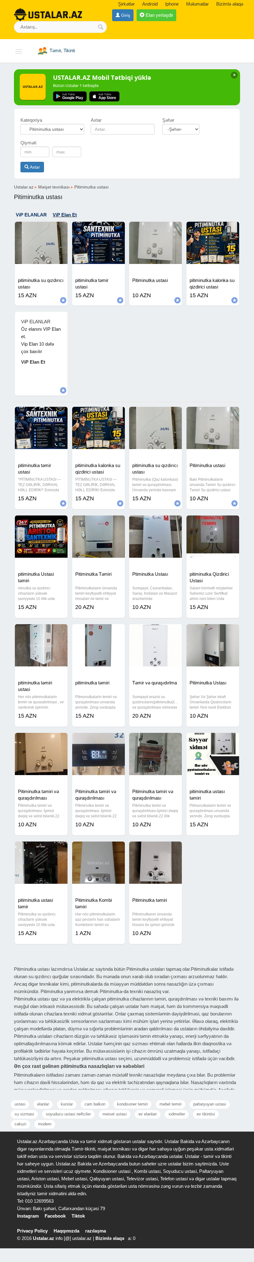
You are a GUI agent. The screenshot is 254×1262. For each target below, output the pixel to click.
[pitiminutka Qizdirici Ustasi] (212, 523)
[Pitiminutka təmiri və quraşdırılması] (41, 740)
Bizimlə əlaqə (229, 4)
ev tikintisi (206, 1114)
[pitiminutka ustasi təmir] (41, 849)
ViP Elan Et (65, 214)
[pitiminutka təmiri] (98, 632)
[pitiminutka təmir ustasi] (98, 229)
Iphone (172, 4)
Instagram (28, 1216)
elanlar (43, 1104)
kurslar (67, 1104)
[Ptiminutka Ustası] (155, 523)
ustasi (20, 1104)
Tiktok (78, 1216)
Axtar (34, 167)
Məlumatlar (197, 4)
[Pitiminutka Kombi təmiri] (98, 849)
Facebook (55, 1216)
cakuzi (20, 1124)
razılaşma (95, 1230)
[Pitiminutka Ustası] (212, 632)
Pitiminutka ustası (91, 186)
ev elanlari (147, 1114)
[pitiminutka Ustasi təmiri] (41, 523)
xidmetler (177, 1114)
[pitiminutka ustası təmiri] (212, 740)
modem (44, 1124)
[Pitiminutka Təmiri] (98, 523)
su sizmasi (24, 1114)
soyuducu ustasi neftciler (68, 1114)
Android (150, 4)
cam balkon (95, 1104)
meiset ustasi (115, 1114)
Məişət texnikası (54, 186)
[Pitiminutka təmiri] (155, 849)
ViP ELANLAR (31, 214)
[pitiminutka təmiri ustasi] (41, 632)
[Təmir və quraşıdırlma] (155, 632)
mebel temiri (171, 1104)
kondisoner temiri (132, 1104)
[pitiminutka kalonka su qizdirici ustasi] (212, 229)
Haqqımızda (66, 1230)
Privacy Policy (32, 1230)
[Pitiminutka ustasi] (155, 229)
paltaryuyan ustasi (209, 1104)
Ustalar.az (23, 186)
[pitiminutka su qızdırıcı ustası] (41, 229)
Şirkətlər (126, 4)
